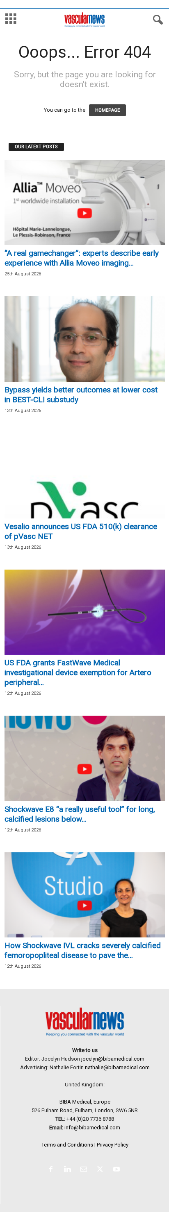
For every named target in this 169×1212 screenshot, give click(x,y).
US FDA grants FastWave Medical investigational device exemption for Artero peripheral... (78, 672)
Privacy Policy (112, 1145)
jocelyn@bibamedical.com (112, 1059)
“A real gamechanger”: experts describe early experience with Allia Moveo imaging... (82, 258)
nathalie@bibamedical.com (117, 1067)
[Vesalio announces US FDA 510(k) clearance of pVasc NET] (85, 475)
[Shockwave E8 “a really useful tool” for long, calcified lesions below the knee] (85, 758)
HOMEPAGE (107, 110)
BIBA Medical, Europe (84, 1102)
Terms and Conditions (67, 1145)
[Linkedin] (69, 1170)
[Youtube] (117, 1170)
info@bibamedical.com (92, 1127)
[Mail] (85, 1170)
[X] (102, 1170)
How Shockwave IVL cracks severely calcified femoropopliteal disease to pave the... (83, 950)
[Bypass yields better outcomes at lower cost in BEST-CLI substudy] (85, 339)
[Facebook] (52, 1170)
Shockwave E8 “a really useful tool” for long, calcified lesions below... (80, 814)
